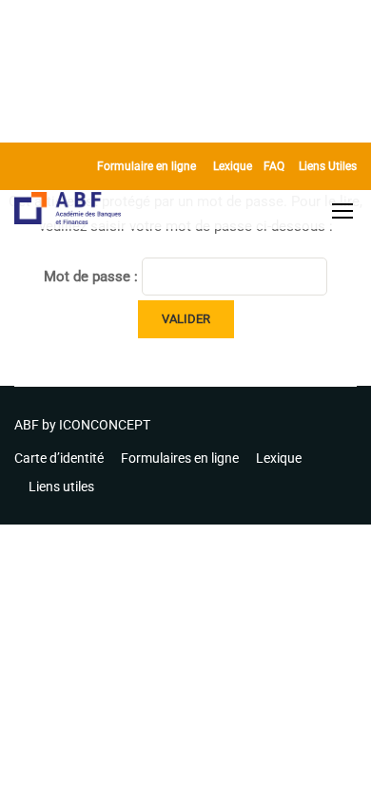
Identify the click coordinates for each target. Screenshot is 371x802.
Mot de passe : (93, 276)
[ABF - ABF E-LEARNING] (68, 210)
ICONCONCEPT (104, 424)
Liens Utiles (328, 166)
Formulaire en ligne (146, 166)
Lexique (232, 166)
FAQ (274, 166)
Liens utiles (61, 486)
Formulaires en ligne (180, 458)
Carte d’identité (59, 458)
